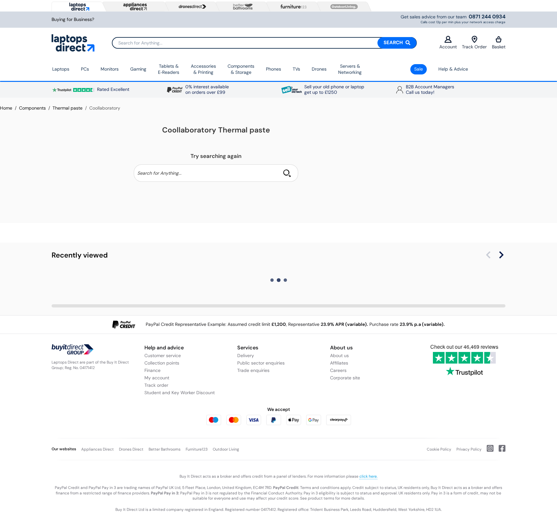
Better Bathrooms (165, 449)
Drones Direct (131, 449)
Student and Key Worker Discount (179, 392)
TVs (296, 69)
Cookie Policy (439, 449)
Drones (319, 69)
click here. (368, 476)
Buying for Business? (73, 19)
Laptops (60, 69)
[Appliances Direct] (134, 6)
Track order (156, 385)
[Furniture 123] (292, 6)
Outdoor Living (226, 449)
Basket (498, 47)
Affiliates (339, 363)
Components (32, 108)
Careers (338, 370)
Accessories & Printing (203, 69)
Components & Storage (241, 69)
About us (339, 355)
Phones (273, 69)
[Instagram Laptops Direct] (487, 450)
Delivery (245, 355)
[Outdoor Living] (343, 6)
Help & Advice (453, 69)
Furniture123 (197, 449)
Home (6, 108)
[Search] (287, 173)
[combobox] (264, 43)
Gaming (138, 69)
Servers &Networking (350, 69)
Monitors (110, 69)
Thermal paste (68, 108)
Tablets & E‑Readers (168, 69)
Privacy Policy (469, 449)
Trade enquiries (253, 370)
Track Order (474, 47)
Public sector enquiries (261, 363)
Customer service (162, 355)
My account (156, 378)
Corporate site (345, 378)
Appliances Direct (97, 449)
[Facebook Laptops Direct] (499, 450)
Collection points (161, 363)
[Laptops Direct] (78, 7)
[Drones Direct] (191, 7)
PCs (85, 69)
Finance (152, 370)
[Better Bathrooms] (241, 7)
